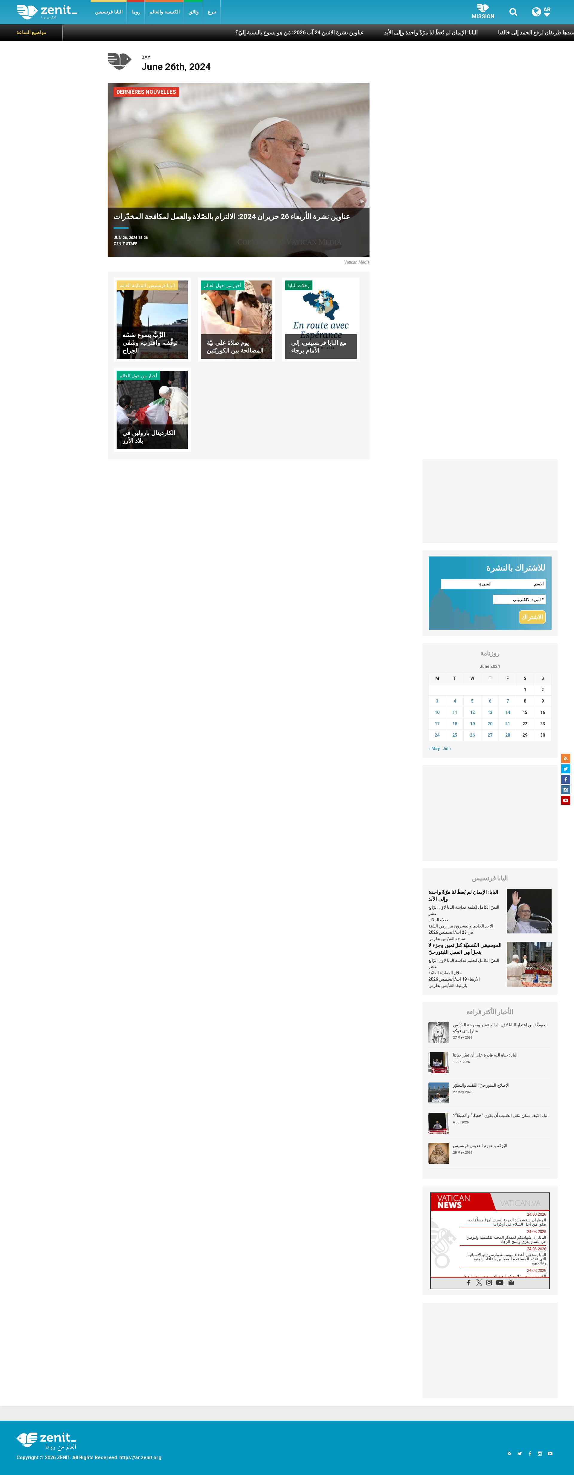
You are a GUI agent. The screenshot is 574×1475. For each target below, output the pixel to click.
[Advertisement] (490, 501)
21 (507, 723)
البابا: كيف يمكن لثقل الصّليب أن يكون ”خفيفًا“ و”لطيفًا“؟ (501, 1115)
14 (507, 712)
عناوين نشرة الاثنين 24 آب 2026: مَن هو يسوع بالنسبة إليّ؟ (237, 32)
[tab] (460, 1201)
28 (507, 735)
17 (437, 723)
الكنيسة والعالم (164, 12)
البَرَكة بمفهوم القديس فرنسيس (480, 1145)
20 (490, 723)
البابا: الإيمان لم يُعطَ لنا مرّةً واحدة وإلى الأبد (369, 32)
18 (454, 723)
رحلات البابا (298, 285)
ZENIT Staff (125, 243)
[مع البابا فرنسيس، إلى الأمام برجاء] (320, 319)
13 (490, 712)
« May (434, 748)
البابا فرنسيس (109, 12)
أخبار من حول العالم (222, 285)
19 (472, 723)
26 (472, 735)
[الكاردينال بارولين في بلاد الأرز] (152, 409)
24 (437, 735)
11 (454, 712)
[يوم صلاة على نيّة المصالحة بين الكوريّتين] (236, 319)
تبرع (212, 12)
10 (437, 712)
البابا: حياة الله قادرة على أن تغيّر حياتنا (485, 1055)
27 (490, 735)
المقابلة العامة (133, 285)
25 (454, 735)
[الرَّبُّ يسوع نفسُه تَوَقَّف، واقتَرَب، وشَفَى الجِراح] (152, 319)
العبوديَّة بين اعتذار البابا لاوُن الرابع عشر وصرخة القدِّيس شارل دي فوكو (500, 1027)
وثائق (194, 12)
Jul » (446, 748)
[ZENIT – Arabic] (54, 12)
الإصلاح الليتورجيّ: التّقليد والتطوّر (481, 1085)
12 (472, 712)
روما (136, 12)
